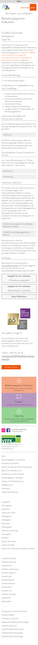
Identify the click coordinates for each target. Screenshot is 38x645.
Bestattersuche (7, 485)
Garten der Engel (8, 545)
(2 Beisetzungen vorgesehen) (19, 289)
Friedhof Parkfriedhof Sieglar (12, 636)
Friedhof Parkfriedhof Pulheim (13, 629)
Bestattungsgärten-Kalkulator (12, 478)
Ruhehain (5, 538)
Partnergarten (7, 527)
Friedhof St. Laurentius (10, 618)
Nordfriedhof (7, 587)
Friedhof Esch (7, 565)
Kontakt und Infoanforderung (12, 481)
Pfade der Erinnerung (10, 530)
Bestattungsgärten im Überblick (13, 460)
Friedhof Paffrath (8, 615)
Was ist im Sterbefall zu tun (12, 470)
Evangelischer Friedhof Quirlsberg (14, 611)
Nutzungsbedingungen (10, 265)
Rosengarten (6, 534)
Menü (19, 1)
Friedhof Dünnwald (9, 562)
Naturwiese (6, 523)
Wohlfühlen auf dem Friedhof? (13, 474)
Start (3, 456)
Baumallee (6, 509)
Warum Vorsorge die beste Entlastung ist (17, 467)
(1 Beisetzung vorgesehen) (19, 278)
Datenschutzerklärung (10, 492)
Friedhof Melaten (8, 580)
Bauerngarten (7, 505)
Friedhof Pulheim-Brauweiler (12, 633)
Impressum (6, 488)
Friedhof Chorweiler (9, 558)
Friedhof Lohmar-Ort (9, 626)
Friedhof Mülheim (8, 583)
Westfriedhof (6, 601)
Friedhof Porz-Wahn (9, 594)
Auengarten (6, 502)
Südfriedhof (6, 598)
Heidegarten (6, 520)
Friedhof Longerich (9, 573)
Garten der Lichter (8, 513)
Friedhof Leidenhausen (10, 569)
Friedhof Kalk (6, 576)
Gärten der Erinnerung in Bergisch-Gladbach (18, 548)
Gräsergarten (6, 516)
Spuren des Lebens (9, 541)
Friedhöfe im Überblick (10, 463)
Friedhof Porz (7, 591)
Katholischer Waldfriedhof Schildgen (15, 622)
